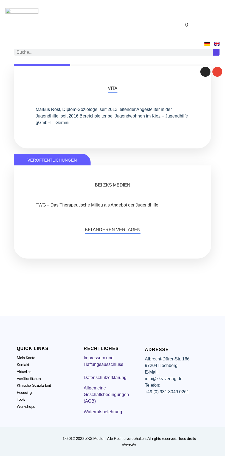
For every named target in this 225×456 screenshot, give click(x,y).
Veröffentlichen (29, 378)
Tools (21, 399)
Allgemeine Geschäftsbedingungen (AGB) (106, 394)
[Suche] (216, 52)
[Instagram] (205, 72)
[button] (213, 25)
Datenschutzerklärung (105, 377)
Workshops (26, 406)
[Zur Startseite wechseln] (21, 24)
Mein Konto (26, 357)
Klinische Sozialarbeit (34, 385)
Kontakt (23, 364)
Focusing (24, 392)
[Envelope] (217, 72)
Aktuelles (24, 371)
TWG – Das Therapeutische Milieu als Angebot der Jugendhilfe (97, 205)
